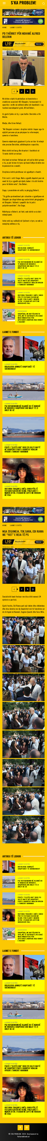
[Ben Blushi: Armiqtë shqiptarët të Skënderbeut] (8, 248)
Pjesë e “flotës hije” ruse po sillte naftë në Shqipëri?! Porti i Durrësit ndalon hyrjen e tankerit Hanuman (30, 281)
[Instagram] (26, 1127)
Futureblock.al (23, 1136)
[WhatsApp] (32, 91)
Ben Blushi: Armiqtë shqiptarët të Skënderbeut (29, 249)
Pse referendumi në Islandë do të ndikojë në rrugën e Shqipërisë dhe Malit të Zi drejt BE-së (30, 265)
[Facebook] (21, 91)
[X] (27, 91)
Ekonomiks (22, 311)
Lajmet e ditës (16, 27)
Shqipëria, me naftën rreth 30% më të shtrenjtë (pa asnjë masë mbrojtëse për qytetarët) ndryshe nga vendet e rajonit (30, 317)
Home (4, 27)
